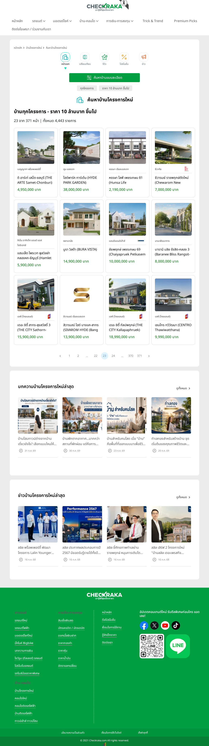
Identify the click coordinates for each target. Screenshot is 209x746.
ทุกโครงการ (87, 88)
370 (130, 356)
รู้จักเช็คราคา (109, 635)
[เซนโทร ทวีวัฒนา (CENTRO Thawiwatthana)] (173, 295)
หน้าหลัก (17, 21)
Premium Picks (185, 21)
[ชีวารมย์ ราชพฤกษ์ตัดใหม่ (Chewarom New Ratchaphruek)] (173, 148)
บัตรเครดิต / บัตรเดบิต (71, 628)
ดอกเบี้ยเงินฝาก (67, 635)
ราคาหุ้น (62, 651)
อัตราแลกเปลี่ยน (67, 666)
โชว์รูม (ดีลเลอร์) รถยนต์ (28, 658)
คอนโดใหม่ (21, 698)
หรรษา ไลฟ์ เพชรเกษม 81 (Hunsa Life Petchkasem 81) (126, 180)
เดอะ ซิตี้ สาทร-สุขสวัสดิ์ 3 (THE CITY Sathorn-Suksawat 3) (33, 328)
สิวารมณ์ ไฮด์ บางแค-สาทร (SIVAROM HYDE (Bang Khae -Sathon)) (81, 328)
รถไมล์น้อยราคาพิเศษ (27, 673)
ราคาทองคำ (65, 643)
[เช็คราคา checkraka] (104, 7)
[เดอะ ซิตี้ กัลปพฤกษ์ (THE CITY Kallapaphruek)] (127, 295)
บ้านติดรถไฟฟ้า (23, 713)
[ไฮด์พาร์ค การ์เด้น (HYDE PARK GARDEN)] (81, 148)
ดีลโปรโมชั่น (109, 620)
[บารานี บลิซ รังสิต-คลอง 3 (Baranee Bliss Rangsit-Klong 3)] (173, 220)
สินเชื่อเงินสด (65, 620)
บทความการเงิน (24, 651)
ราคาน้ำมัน (64, 658)
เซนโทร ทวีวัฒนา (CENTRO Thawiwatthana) (173, 327)
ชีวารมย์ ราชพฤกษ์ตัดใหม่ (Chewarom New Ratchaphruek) (172, 180)
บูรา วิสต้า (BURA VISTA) (80, 249)
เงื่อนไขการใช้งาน (112, 627)
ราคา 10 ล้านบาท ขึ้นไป (115, 88)
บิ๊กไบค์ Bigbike (24, 643)
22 (95, 356)
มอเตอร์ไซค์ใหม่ (23, 635)
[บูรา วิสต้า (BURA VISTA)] (81, 220)
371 (139, 356)
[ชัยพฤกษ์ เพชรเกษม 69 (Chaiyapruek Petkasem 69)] (127, 220)
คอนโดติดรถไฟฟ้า (25, 706)
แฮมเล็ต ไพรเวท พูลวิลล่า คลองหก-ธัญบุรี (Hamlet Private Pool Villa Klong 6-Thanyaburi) (35, 256)
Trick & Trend (153, 21)
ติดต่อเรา (107, 642)
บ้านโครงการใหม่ (24, 691)
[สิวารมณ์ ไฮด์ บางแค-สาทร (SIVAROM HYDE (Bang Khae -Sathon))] (81, 295)
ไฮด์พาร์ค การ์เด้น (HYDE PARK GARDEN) (80, 180)
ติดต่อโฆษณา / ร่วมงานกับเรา (31, 29)
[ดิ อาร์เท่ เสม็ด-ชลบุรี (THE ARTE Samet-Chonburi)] (35, 148)
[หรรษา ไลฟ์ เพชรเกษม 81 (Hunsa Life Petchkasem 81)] (127, 148)
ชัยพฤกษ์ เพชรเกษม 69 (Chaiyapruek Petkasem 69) (127, 252)
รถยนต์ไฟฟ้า (22, 628)
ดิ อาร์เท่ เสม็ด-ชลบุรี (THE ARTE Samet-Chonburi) (34, 180)
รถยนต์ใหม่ (21, 620)
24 (113, 356)
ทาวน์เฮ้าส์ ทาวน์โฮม (26, 721)
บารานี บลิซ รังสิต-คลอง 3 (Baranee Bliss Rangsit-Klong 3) (172, 252)
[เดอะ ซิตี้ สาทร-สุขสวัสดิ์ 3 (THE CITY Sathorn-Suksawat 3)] (35, 295)
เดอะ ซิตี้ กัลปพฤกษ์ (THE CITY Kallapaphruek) (126, 327)
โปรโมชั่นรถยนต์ (24, 666)
